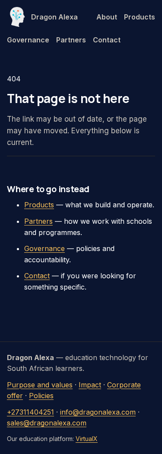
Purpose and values (40, 384)
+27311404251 (30, 412)
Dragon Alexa (54, 17)
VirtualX (87, 438)
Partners (71, 39)
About (106, 17)
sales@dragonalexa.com (46, 423)
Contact (107, 39)
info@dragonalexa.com (98, 412)
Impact (90, 384)
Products (139, 17)
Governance (28, 39)
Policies (41, 395)
